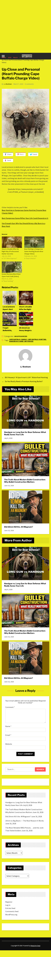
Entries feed (10, 908)
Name (8, 726)
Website (8, 744)
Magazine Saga (35, 946)
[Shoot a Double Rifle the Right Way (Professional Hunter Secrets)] (12, 242)
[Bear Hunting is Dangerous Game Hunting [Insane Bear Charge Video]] (34, 242)
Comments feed (11, 911)
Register (8, 902)
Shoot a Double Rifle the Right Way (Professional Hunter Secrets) (10, 251)
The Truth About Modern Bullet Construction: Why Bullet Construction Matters (25, 480)
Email (8, 735)
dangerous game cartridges (21, 341)
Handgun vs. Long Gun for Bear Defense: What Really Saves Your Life (25, 433)
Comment (10, 707)
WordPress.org (11, 914)
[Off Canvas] (3, 56)
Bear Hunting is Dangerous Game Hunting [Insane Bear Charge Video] (33, 251)
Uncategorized (20, 336)
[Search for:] (19, 769)
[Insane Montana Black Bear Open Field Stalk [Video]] (12, 267)
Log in (7, 905)
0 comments (29, 84)
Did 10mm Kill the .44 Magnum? (18, 527)
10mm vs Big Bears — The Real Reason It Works (24, 821)
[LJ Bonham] (25, 356)
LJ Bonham (8, 84)
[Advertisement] (25, 26)
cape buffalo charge (18, 339)
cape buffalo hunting (37, 339)
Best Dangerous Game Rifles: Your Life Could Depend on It (25, 218)
